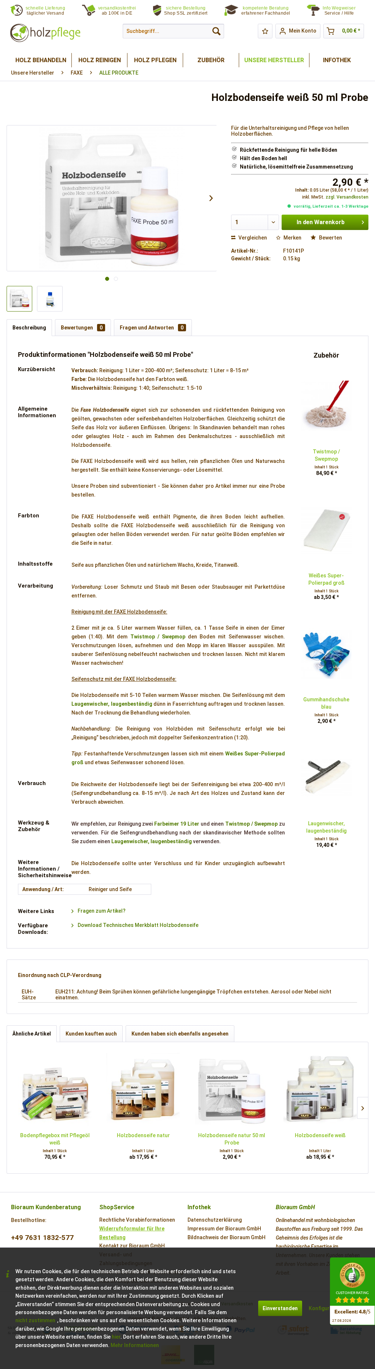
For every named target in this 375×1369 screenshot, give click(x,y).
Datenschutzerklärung (215, 1220)
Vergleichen (252, 238)
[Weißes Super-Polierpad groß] (326, 529)
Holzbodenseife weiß (320, 1135)
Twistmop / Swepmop (157, 637)
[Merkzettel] (265, 31)
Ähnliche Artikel (31, 1034)
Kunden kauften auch (91, 1034)
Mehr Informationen (135, 1345)
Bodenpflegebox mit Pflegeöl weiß (55, 1139)
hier (116, 1337)
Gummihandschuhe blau (326, 703)
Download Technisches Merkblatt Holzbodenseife (137, 925)
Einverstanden (280, 1308)
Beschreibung (29, 328)
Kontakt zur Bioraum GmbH (132, 1246)
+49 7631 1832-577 (42, 1237)
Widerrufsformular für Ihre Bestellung (131, 1233)
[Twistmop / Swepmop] (326, 405)
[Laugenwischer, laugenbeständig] (326, 777)
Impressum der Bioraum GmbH (224, 1229)
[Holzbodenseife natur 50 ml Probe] (232, 1089)
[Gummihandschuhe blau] (326, 653)
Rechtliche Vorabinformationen (137, 1220)
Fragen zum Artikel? (101, 911)
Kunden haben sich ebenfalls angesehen (180, 1034)
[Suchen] (216, 31)
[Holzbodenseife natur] (143, 1089)
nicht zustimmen (35, 1320)
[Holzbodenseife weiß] (320, 1089)
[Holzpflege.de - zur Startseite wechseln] (45, 33)
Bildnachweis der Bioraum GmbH (227, 1237)
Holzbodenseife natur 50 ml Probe (231, 1139)
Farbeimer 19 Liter (176, 824)
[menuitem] (344, 10)
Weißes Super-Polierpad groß (326, 579)
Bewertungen (82, 328)
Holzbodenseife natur (143, 1135)
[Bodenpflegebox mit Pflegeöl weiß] (55, 1089)
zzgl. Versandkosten (347, 197)
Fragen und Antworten (151, 328)
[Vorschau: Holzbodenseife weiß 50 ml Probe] (19, 299)
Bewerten (330, 238)
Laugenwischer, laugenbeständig (111, 704)
